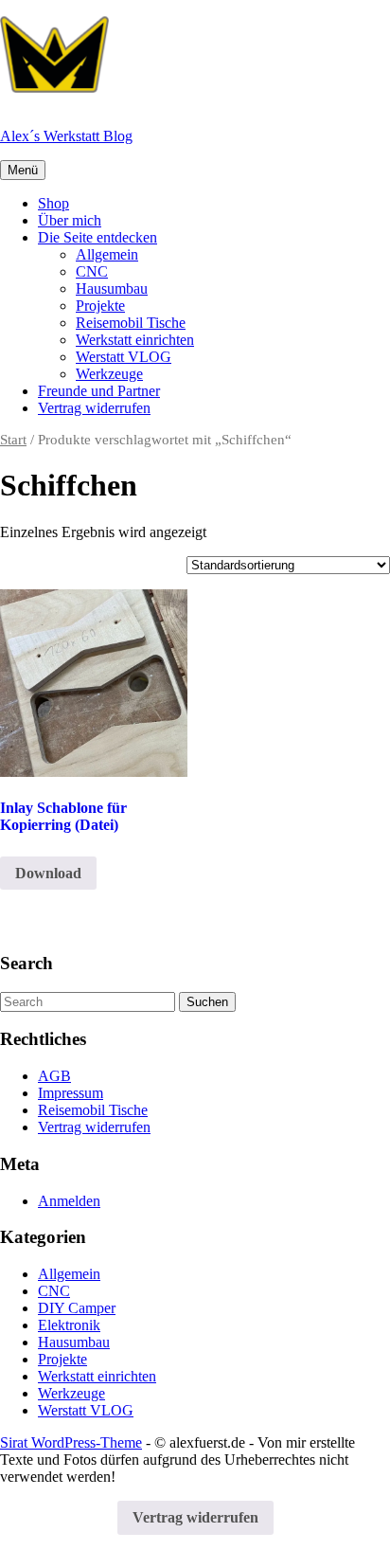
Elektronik (69, 1325)
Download (48, 873)
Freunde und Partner (99, 391)
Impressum (70, 1093)
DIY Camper (76, 1308)
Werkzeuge (109, 374)
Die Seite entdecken (97, 237)
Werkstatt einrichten (135, 340)
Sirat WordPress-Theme (71, 1442)
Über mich (69, 220)
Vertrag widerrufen (94, 408)
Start (13, 439)
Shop (53, 203)
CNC (92, 271)
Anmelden (69, 1201)
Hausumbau (112, 288)
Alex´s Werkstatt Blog (66, 136)
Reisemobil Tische (131, 323)
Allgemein (107, 254)
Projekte (100, 305)
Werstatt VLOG (123, 357)
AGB (54, 1076)
